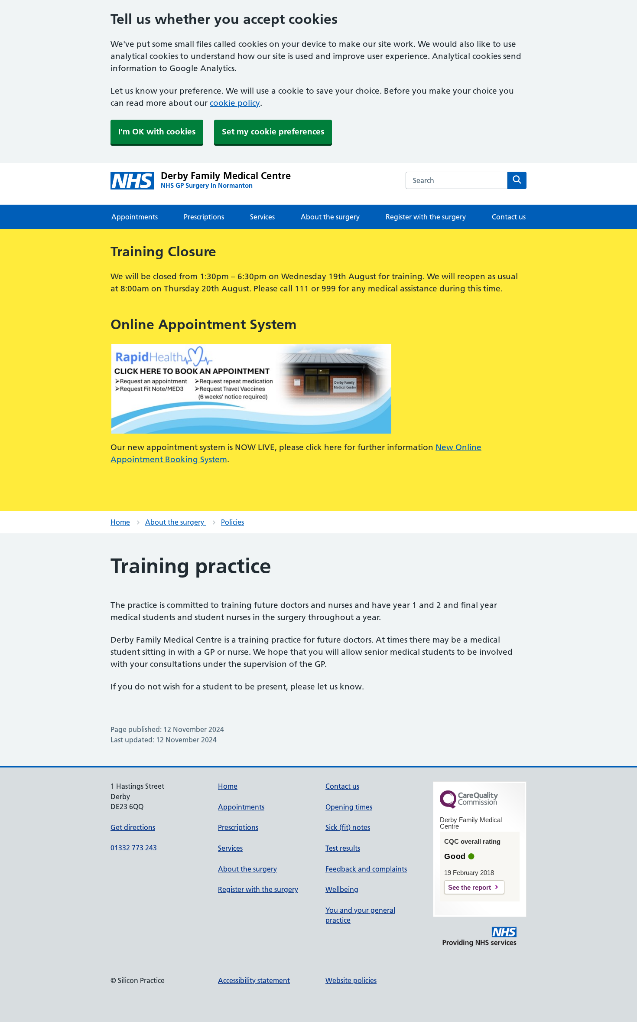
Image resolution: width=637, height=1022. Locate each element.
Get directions (132, 827)
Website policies (351, 980)
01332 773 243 (133, 847)
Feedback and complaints (366, 869)
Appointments (134, 216)
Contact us (509, 216)
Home (120, 522)
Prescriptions (204, 216)
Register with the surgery (426, 216)
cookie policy (235, 103)
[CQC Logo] (469, 806)
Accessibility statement (254, 980)
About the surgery (330, 216)
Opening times (348, 807)
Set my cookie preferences (273, 132)
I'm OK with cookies (156, 132)
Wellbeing (341, 889)
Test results (342, 848)
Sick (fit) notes (347, 827)
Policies (232, 522)
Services (262, 216)
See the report (469, 887)
